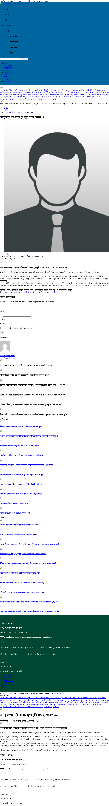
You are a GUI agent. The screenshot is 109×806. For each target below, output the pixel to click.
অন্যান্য (7, 31)
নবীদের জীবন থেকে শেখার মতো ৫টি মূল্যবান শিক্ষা (15, 513)
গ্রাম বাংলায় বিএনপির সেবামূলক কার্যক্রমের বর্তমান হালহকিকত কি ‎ (19, 445)
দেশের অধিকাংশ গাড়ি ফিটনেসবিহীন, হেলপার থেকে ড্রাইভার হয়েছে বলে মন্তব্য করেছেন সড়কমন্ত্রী (29, 544)
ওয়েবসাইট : (3, 324)
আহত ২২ (7, 292)
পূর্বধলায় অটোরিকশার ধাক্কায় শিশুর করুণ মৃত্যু (14, 503)
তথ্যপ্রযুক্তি (13, 36)
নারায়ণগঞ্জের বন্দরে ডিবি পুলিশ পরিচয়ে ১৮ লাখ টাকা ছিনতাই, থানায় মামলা (21, 484)
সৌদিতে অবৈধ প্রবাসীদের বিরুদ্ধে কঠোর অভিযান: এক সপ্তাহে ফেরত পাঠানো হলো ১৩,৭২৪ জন (73, 97)
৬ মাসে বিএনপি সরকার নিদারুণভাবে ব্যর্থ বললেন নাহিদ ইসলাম (57, 90)
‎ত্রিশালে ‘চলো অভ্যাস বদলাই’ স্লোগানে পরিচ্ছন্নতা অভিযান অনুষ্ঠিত (21, 426)
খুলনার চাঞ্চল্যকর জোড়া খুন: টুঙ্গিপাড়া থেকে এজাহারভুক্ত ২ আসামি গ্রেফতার (52, 92)
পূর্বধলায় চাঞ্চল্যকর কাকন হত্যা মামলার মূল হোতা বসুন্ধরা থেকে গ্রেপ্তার (21, 474)
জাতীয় (7, 14)
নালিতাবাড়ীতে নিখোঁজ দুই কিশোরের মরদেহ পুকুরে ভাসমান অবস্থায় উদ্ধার (22, 97)
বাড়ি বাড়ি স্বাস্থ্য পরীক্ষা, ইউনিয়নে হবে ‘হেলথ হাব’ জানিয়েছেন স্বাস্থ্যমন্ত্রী (86, 94)
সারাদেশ (6, 63)
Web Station (56, 693)
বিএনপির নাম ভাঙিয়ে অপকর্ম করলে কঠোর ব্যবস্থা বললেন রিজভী (19, 90)
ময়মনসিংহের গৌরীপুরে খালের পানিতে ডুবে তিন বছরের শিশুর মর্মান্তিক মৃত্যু (22, 455)
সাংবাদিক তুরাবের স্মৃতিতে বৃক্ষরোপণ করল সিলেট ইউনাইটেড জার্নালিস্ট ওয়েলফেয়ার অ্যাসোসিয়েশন (29, 436)
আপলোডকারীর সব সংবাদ (7, 356)
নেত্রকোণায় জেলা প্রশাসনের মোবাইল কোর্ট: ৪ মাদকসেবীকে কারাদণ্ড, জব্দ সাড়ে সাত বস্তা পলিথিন (29, 99)
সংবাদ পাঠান (8, 25)
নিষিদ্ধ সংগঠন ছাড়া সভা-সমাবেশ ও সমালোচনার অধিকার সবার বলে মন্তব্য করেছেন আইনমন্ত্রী (28, 563)
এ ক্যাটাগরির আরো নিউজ (7, 358)
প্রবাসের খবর (13, 47)
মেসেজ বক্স (3, 311)
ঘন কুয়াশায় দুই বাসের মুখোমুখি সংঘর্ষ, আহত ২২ (18, 112)
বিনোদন (7, 20)
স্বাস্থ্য (11, 53)
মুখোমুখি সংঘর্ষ (51, 292)
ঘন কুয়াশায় (14, 292)
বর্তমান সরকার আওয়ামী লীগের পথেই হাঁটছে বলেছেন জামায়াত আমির (43, 94)
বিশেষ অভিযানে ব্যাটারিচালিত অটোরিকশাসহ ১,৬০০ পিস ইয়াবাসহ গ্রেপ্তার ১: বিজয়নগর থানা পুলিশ (33, 414)
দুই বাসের (43, 292)
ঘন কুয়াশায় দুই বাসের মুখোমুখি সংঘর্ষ (29, 292)
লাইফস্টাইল (7, 81)
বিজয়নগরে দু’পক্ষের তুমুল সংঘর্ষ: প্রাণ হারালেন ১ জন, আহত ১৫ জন (21, 494)
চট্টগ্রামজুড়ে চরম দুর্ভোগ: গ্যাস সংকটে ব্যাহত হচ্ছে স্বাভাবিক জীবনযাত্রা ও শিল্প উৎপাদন (26, 465)
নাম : (1, 315)
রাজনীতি (6, 79)
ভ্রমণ (6, 77)
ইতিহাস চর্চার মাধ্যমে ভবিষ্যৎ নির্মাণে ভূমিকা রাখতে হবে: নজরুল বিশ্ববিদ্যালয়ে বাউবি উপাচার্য (31, 404)
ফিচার (6, 70)
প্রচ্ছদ (7, 9)
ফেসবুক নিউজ (14, 42)
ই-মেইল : (3, 319)
